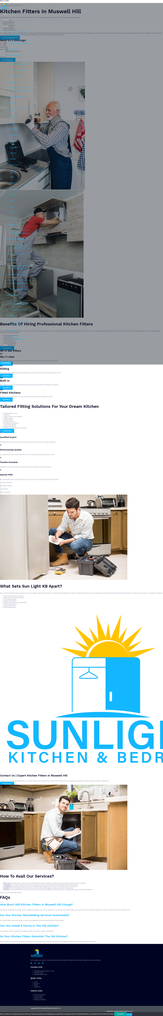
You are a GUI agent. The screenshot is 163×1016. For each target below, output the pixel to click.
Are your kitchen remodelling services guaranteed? (34, 915)
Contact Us (6, 357)
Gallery (5, 345)
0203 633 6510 (38, 972)
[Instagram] (42, 963)
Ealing (12, 177)
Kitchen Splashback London (18, 268)
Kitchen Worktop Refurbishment (16, 274)
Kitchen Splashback (12, 260)
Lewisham (13, 171)
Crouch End (13, 129)
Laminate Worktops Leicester (19, 304)
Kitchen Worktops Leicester (18, 289)
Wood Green (13, 147)
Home (5, 14)
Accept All (120, 1014)
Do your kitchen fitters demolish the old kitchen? (34, 936)
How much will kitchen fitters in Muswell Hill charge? (36, 904)
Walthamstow (14, 165)
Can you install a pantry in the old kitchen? (29, 925)
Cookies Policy (38, 998)
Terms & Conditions (40, 995)
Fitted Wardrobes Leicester (18, 70)
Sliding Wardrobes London (18, 96)
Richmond (13, 111)
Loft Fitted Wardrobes (13, 55)
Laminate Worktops (12, 295)
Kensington (13, 189)
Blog (4, 351)
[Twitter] (35, 963)
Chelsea (12, 183)
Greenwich (13, 153)
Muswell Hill (14, 117)
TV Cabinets (10, 316)
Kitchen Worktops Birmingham (19, 283)
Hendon (12, 123)
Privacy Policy (38, 996)
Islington (12, 195)
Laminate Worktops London (18, 310)
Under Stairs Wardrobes (14, 76)
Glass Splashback (12, 330)
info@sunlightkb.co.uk (40, 974)
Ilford (11, 218)
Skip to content (4, 1)
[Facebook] (31, 963)
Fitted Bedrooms (12, 224)
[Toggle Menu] (16, 30)
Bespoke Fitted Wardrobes (15, 35)
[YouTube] (38, 963)
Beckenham (13, 135)
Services (6, 26)
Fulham (12, 201)
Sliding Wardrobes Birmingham (19, 90)
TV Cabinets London (16, 324)
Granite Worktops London (17, 248)
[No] (129, 1014)
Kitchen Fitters (11, 102)
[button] (6, 363)
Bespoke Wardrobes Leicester (19, 43)
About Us (6, 20)
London (12, 141)
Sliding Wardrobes (12, 82)
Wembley (13, 159)
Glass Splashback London (18, 339)
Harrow (12, 212)
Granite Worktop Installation (15, 239)
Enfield (12, 207)
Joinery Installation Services (15, 254)
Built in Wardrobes (12, 49)
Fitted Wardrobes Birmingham (19, 64)
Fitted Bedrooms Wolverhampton (20, 233)
